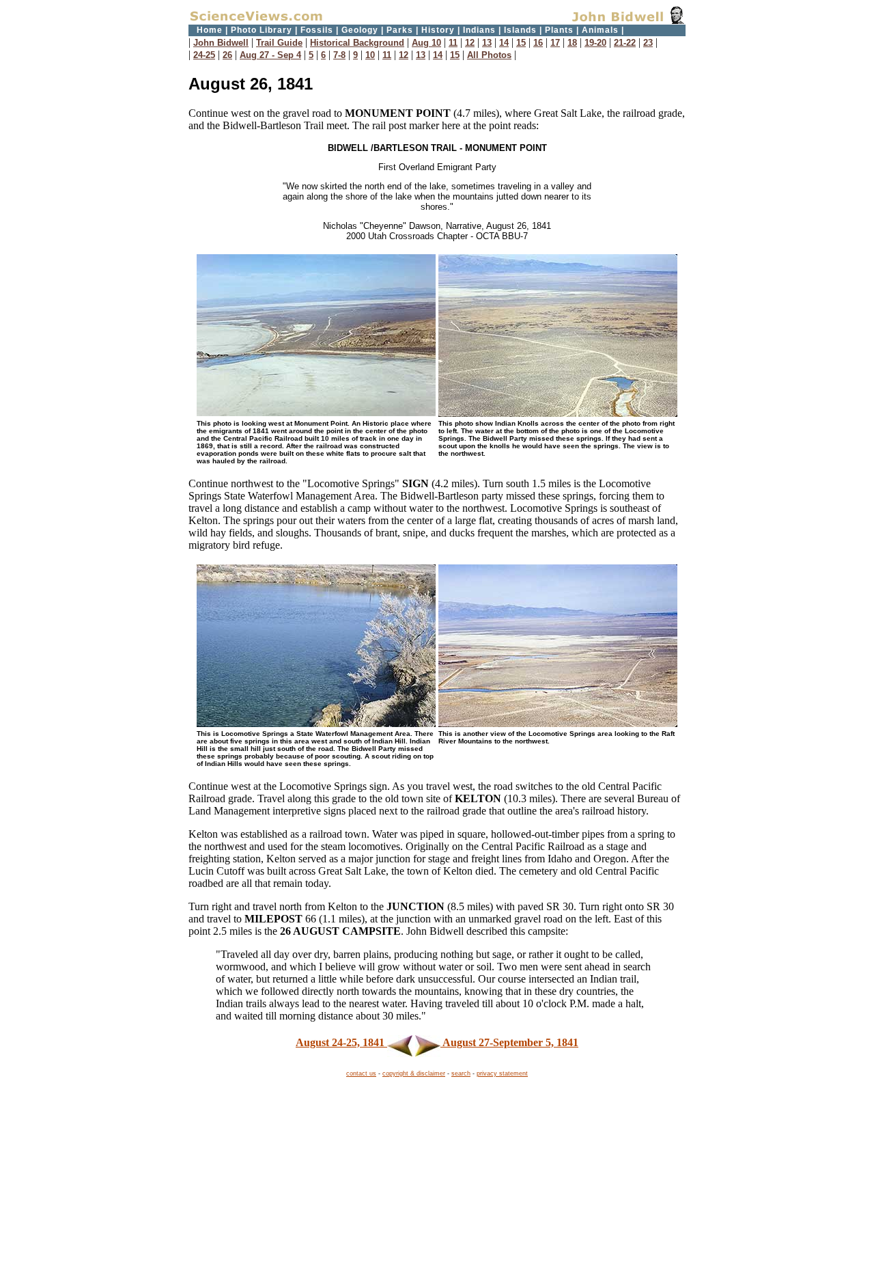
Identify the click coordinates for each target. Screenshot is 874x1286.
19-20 (595, 43)
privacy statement (502, 1073)
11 (453, 43)
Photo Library (261, 30)
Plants (559, 30)
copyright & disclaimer (413, 1073)
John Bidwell (221, 43)
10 (370, 55)
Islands (520, 30)
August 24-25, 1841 (341, 1042)
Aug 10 (426, 43)
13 (487, 43)
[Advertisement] (437, 1183)
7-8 (339, 55)
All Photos (489, 55)
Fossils (316, 30)
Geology (359, 30)
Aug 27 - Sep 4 (270, 55)
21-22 (625, 43)
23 (648, 43)
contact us (361, 1073)
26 (227, 55)
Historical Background (357, 43)
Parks (399, 30)
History (438, 30)
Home (210, 30)
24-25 (204, 55)
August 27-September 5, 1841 (509, 1042)
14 (504, 43)
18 (572, 43)
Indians (479, 30)
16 (538, 43)
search (460, 1073)
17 (555, 43)
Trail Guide (279, 43)
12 (470, 43)
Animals (600, 30)
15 (521, 43)
